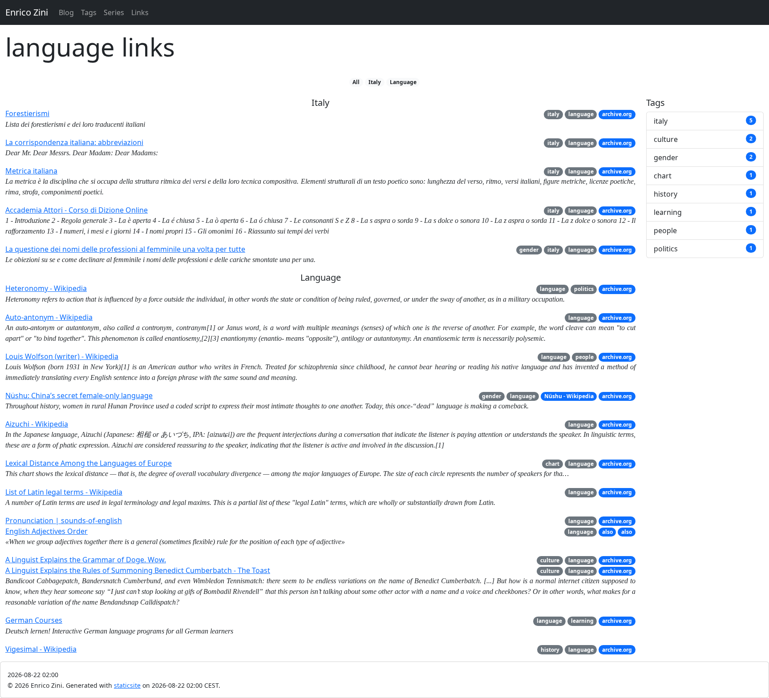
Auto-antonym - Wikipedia (49, 317)
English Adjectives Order (46, 531)
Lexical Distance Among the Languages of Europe (88, 463)
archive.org (617, 114)
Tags (89, 12)
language (581, 114)
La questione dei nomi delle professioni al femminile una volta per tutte (125, 249)
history (550, 650)
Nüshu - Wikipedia (569, 396)
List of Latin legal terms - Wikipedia (63, 492)
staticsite (127, 685)
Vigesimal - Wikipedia (41, 649)
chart (552, 464)
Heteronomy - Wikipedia (46, 288)
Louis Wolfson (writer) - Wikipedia (61, 356)
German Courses (33, 620)
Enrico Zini (26, 12)
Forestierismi (27, 113)
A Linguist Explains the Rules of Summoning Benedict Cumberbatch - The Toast (137, 570)
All (356, 82)
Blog (66, 12)
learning (582, 621)
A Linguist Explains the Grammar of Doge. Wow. (85, 560)
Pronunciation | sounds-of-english (63, 520)
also (607, 532)
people (584, 357)
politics (584, 289)
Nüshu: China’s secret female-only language (79, 395)
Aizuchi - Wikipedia (36, 424)
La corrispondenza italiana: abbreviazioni (74, 142)
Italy (374, 82)
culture (549, 560)
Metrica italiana (31, 171)
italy (553, 114)
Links (140, 12)
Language (403, 82)
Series (114, 12)
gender (528, 250)
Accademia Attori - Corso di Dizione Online (76, 210)
